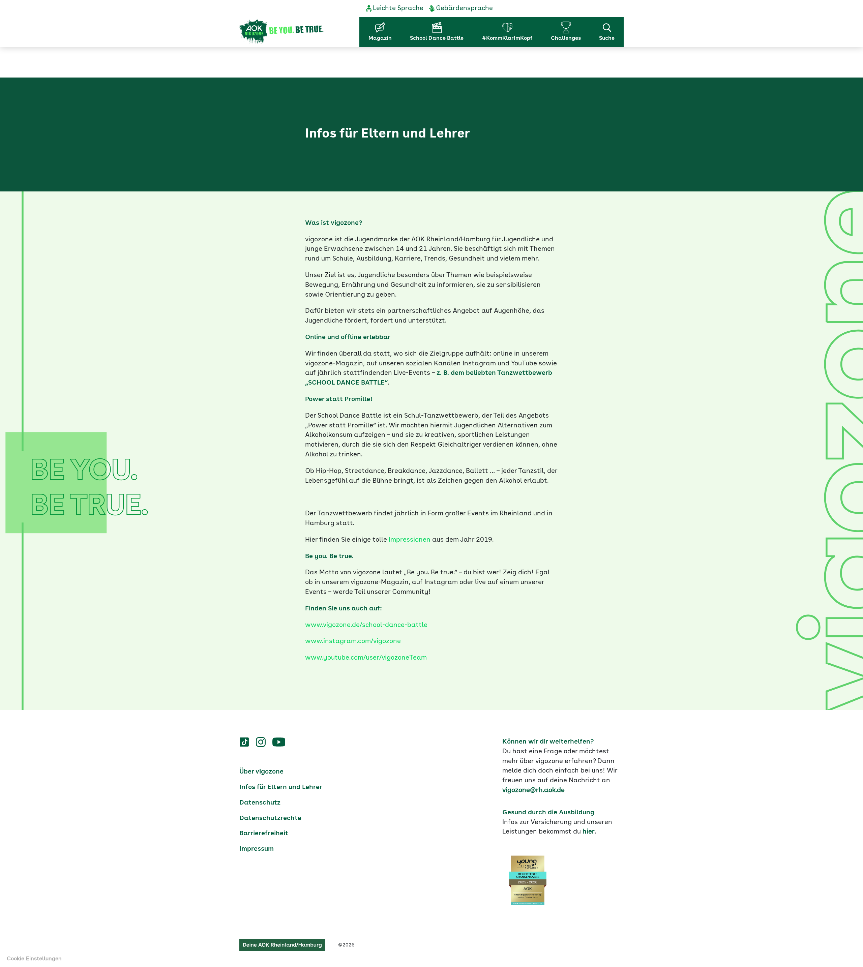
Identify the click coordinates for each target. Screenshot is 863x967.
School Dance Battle (437, 38)
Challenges (566, 38)
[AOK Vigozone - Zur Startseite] (281, 32)
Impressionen (409, 540)
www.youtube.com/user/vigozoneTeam (366, 658)
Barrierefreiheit (263, 833)
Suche (607, 38)
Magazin (380, 38)
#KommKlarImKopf (507, 38)
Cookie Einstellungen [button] (34, 959)
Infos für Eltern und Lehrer (280, 787)
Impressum (256, 849)
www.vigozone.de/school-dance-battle (366, 625)
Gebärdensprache (464, 8)
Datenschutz (259, 802)
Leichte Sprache (398, 8)
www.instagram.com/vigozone (353, 641)
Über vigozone (261, 771)
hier (589, 831)
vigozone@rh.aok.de (533, 790)
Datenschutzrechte (270, 818)
